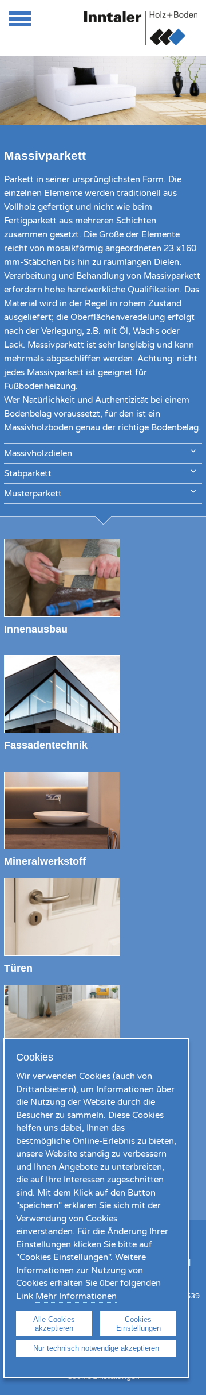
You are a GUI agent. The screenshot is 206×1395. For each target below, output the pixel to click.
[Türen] (62, 953)
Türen (18, 968)
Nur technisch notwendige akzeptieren (96, 1348)
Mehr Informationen (76, 1296)
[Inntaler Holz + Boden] (140, 42)
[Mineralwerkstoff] (62, 846)
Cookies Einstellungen (138, 1323)
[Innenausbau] (62, 614)
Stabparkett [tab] (28, 473)
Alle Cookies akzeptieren (54, 1323)
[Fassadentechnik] (62, 730)
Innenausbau (36, 629)
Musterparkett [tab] (33, 493)
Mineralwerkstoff (45, 861)
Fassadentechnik (46, 745)
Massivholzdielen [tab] (38, 453)
